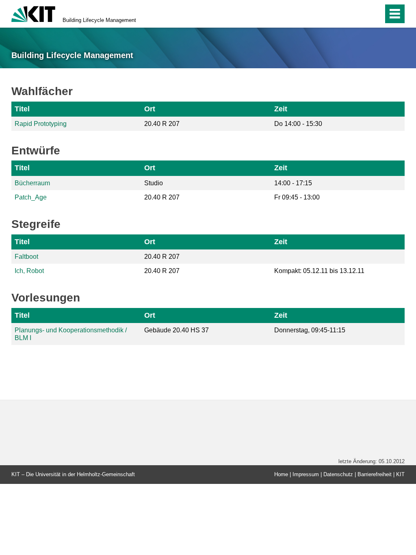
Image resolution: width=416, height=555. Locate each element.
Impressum (305, 474)
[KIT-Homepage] (33, 13)
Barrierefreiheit (375, 474)
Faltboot (26, 256)
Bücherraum (32, 183)
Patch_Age (31, 197)
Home (281, 474)
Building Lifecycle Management (99, 20)
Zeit (280, 109)
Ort (149, 109)
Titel (22, 109)
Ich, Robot (29, 270)
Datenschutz (338, 474)
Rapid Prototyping (41, 123)
